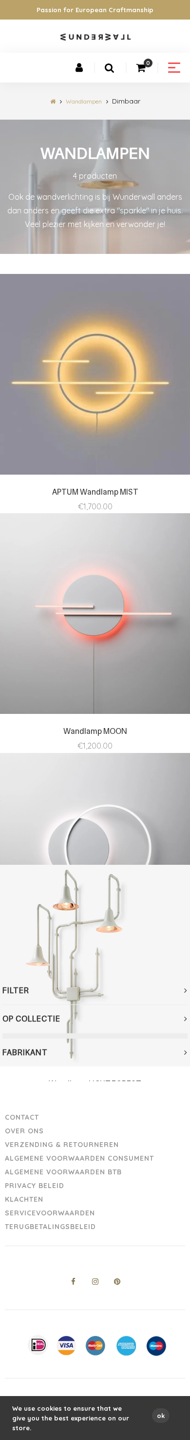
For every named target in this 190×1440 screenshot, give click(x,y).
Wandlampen (84, 101)
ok (161, 1415)
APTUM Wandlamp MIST (95, 492)
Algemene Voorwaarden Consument (79, 1158)
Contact (22, 1117)
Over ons (24, 1131)
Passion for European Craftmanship (95, 10)
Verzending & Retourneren (62, 1144)
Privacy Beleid (34, 1185)
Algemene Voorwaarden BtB (63, 1172)
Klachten (24, 1199)
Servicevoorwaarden (50, 1213)
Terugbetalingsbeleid (50, 1226)
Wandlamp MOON (95, 731)
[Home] (53, 101)
